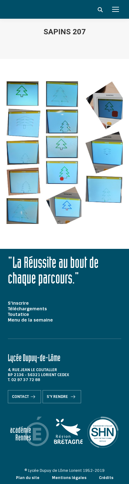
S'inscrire (18, 303)
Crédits (106, 477)
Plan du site (27, 477)
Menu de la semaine (30, 320)
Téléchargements (27, 309)
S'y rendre (58, 396)
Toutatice (18, 314)
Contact (20, 396)
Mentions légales (69, 477)
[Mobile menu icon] (115, 9)
